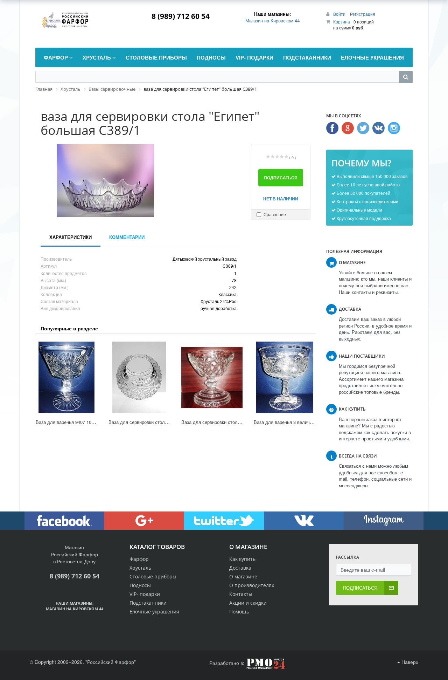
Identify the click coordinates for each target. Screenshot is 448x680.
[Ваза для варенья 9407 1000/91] (66, 377)
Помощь (239, 611)
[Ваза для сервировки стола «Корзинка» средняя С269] (139, 377)
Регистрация (362, 14)
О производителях (251, 585)
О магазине (243, 576)
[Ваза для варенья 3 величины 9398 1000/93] (284, 377)
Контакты (240, 594)
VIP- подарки (145, 594)
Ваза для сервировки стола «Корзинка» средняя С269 (166, 422)
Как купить (242, 559)
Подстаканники (148, 602)
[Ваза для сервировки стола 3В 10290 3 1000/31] (212, 377)
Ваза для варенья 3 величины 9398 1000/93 (300, 422)
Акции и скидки (248, 602)
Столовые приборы (153, 576)
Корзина (341, 22)
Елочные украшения (154, 611)
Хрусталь (140, 567)
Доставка (240, 567)
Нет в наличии (280, 198)
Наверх (409, 661)
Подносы (140, 585)
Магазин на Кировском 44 (272, 20)
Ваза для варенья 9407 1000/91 (69, 422)
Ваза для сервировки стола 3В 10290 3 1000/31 (231, 422)
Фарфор (139, 559)
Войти (339, 14)
